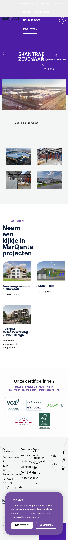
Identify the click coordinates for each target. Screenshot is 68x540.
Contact (60, 3)
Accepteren (22, 525)
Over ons (43, 3)
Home (26, 11)
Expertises (42, 11)
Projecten (30, 29)
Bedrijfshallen (25, 472)
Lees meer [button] (34, 517)
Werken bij (25, 3)
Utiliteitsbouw (25, 478)
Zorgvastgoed (25, 455)
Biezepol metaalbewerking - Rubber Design (16, 332)
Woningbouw (25, 467)
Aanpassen (46, 525)
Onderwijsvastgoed (25, 461)
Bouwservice (31, 20)
